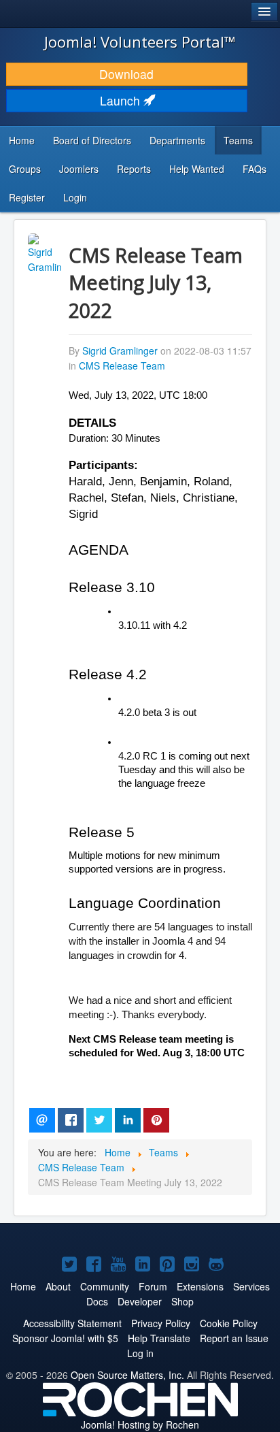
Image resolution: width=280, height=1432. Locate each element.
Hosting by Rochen (140, 1424)
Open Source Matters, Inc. (127, 1375)
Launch (121, 100)
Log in (140, 1353)
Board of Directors (92, 140)
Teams (238, 140)
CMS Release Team (122, 365)
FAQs (254, 169)
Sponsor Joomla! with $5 (65, 1338)
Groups (25, 169)
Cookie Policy (229, 1323)
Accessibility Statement (72, 1323)
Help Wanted (196, 169)
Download (126, 73)
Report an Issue (234, 1338)
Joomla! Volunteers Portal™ (140, 41)
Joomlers (79, 169)
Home (22, 140)
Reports (134, 169)
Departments (177, 140)
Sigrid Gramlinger (120, 350)
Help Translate (159, 1338)
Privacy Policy (160, 1323)
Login (75, 197)
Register (27, 197)
